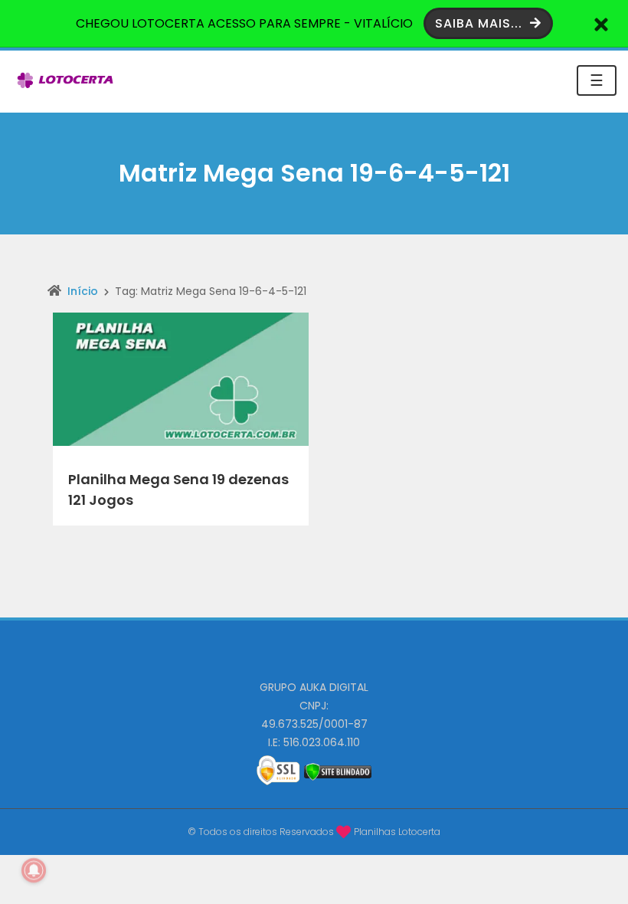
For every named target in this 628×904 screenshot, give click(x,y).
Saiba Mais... (480, 23)
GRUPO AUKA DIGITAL (314, 687)
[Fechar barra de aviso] (601, 23)
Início (82, 291)
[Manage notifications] (33, 870)
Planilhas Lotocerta (397, 831)
